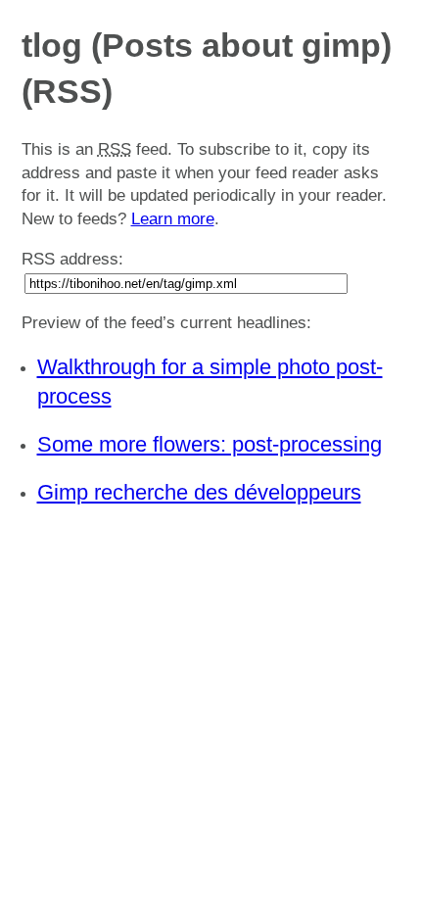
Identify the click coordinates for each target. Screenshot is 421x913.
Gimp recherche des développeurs (199, 492)
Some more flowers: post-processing (209, 444)
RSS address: (72, 259)
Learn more (172, 219)
